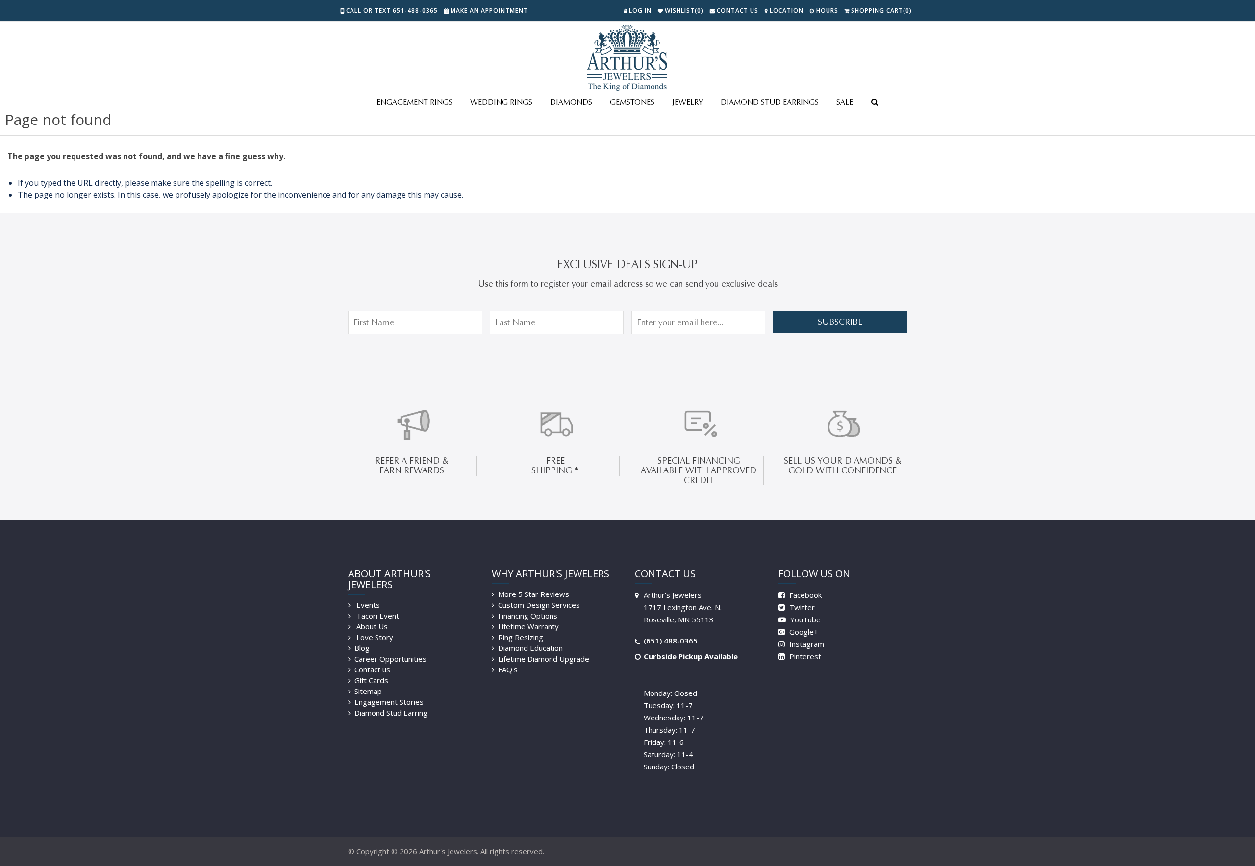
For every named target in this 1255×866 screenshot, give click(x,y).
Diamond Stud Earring (390, 713)
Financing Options (527, 615)
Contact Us (737, 10)
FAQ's (508, 669)
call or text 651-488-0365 (392, 10)
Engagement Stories (389, 702)
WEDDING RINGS (501, 102)
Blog (362, 648)
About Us (371, 626)
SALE (844, 102)
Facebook (804, 595)
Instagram (805, 644)
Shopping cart (881, 10)
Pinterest (804, 656)
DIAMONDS (571, 102)
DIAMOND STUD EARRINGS (770, 102)
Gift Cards (371, 680)
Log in (640, 10)
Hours (827, 10)
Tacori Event (376, 615)
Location (786, 10)
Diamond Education (530, 648)
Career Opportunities (390, 659)
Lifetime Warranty (528, 626)
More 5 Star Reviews (533, 594)
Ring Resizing (520, 637)
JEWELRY (687, 102)
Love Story (373, 637)
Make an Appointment (489, 10)
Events (367, 605)
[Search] (874, 103)
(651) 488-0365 (671, 640)
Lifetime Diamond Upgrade (543, 659)
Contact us (372, 669)
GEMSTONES (632, 102)
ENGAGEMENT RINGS (414, 102)
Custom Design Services (539, 605)
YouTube (804, 619)
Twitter (801, 607)
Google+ (802, 632)
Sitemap (368, 691)
